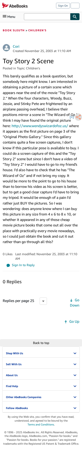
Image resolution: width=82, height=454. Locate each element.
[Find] (74, 16)
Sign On (63, 5)
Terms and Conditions (41, 424)
